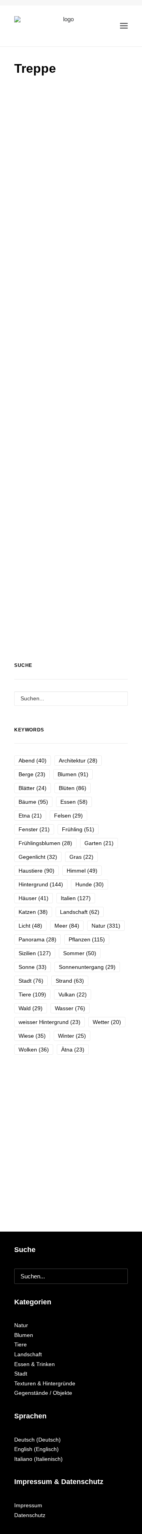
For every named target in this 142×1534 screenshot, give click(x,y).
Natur (106, 926)
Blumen (73, 774)
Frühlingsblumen (45, 843)
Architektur (78, 760)
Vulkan (72, 994)
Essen (74, 802)
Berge (32, 774)
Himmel (82, 870)
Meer (66, 926)
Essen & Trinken (34, 1364)
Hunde (89, 884)
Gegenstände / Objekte (43, 1393)
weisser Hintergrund (49, 1022)
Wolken (34, 1049)
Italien (76, 898)
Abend (33, 760)
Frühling (78, 829)
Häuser (34, 898)
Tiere (32, 994)
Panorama (37, 939)
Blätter (33, 788)
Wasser (70, 1008)
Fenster (34, 829)
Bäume (33, 802)
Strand (70, 981)
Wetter (107, 1022)
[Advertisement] (71, 158)
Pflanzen (87, 939)
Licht (30, 926)
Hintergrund (41, 884)
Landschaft (79, 912)
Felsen (68, 815)
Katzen (33, 912)
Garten (99, 843)
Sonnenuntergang (87, 967)
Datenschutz (29, 1515)
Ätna (72, 1049)
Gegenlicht (38, 857)
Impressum (28, 1505)
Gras (81, 857)
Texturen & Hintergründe (44, 1383)
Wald (31, 1008)
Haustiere (36, 870)
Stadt (31, 981)
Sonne (33, 967)
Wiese (32, 1036)
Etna (30, 815)
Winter (72, 1036)
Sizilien (35, 953)
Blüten (72, 788)
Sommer (79, 953)
